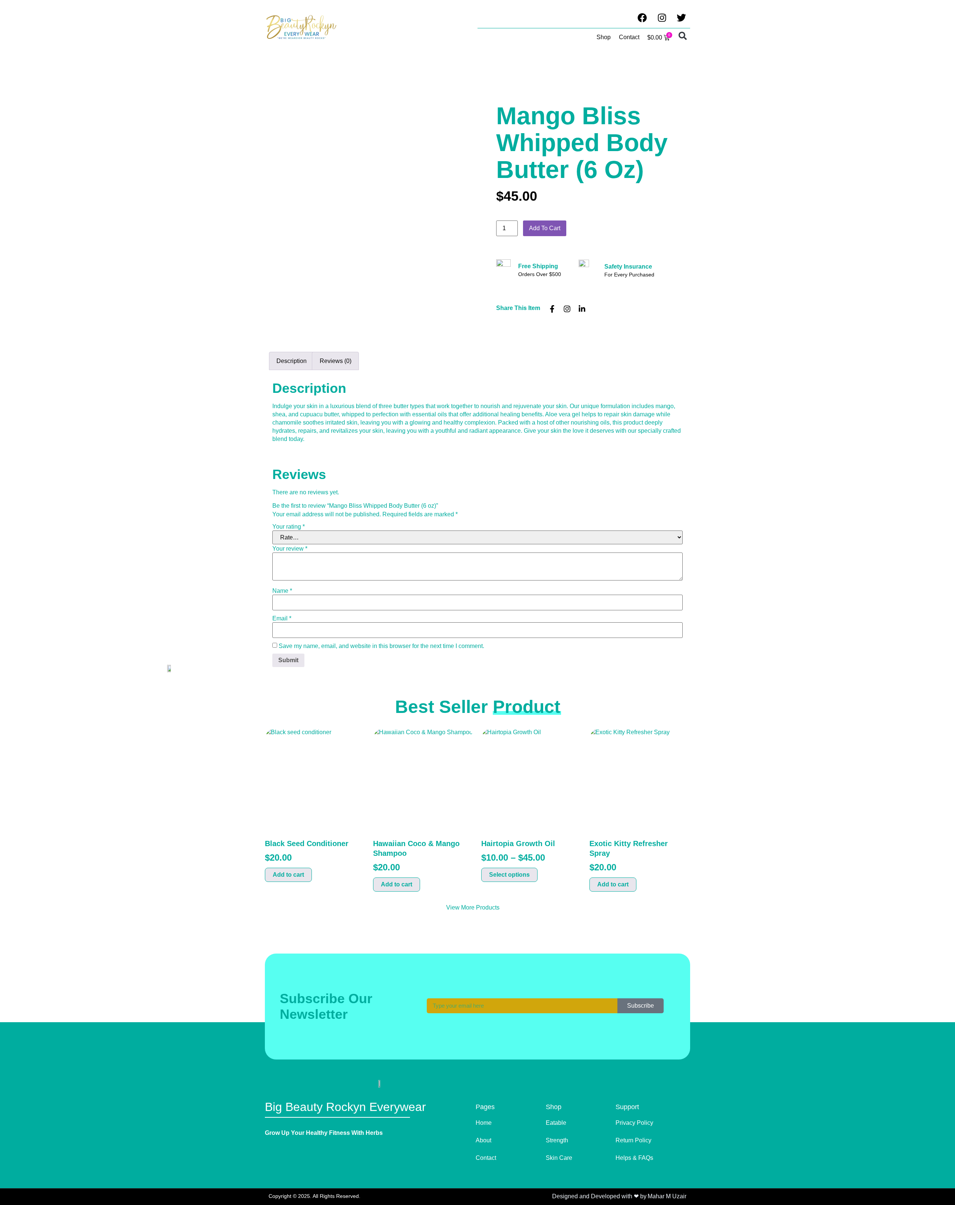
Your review (289, 549)
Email (281, 619)
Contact (629, 37)
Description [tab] (291, 361)
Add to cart (544, 228)
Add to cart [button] (288, 874)
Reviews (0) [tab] (335, 361)
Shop (604, 37)
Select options (509, 874)
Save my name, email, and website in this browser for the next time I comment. (381, 646)
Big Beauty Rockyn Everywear (345, 1107)
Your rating (288, 527)
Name (282, 591)
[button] (682, 35)
